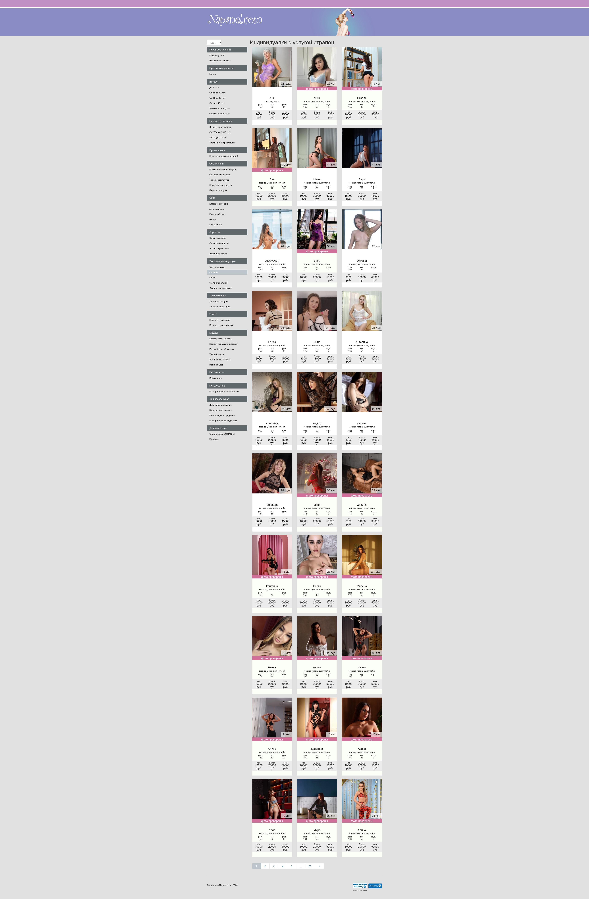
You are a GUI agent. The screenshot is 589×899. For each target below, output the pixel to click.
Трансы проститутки (219, 179)
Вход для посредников (220, 410)
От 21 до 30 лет (217, 92)
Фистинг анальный (218, 282)
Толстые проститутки (219, 306)
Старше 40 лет (216, 102)
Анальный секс (216, 208)
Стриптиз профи (217, 237)
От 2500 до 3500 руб (219, 132)
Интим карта (215, 377)
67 (310, 866)
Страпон (213, 272)
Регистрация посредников (222, 415)
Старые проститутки (219, 113)
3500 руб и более (218, 137)
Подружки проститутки (220, 184)
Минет (212, 219)
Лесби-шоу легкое (218, 253)
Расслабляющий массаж (221, 348)
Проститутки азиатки (219, 319)
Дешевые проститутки (220, 126)
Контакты (214, 439)
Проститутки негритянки (221, 325)
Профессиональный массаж (223, 343)
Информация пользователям (224, 391)
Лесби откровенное (219, 248)
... (300, 866)
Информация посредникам (223, 420)
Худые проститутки (218, 301)
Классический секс (218, 203)
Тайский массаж (217, 354)
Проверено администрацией (223, 155)
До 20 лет (214, 87)
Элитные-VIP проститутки (222, 142)
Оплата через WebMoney (222, 433)
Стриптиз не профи (219, 243)
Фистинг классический (220, 287)
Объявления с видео (219, 174)
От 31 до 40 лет (217, 97)
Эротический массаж (219, 359)
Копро (212, 277)
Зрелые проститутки (219, 108)
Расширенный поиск (219, 60)
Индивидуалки (216, 55)
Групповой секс (217, 214)
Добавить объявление (220, 404)
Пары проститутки (218, 190)
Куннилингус (215, 224)
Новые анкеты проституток (222, 169)
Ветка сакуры (216, 364)
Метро (212, 73)
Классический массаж (220, 338)
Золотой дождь (216, 267)
